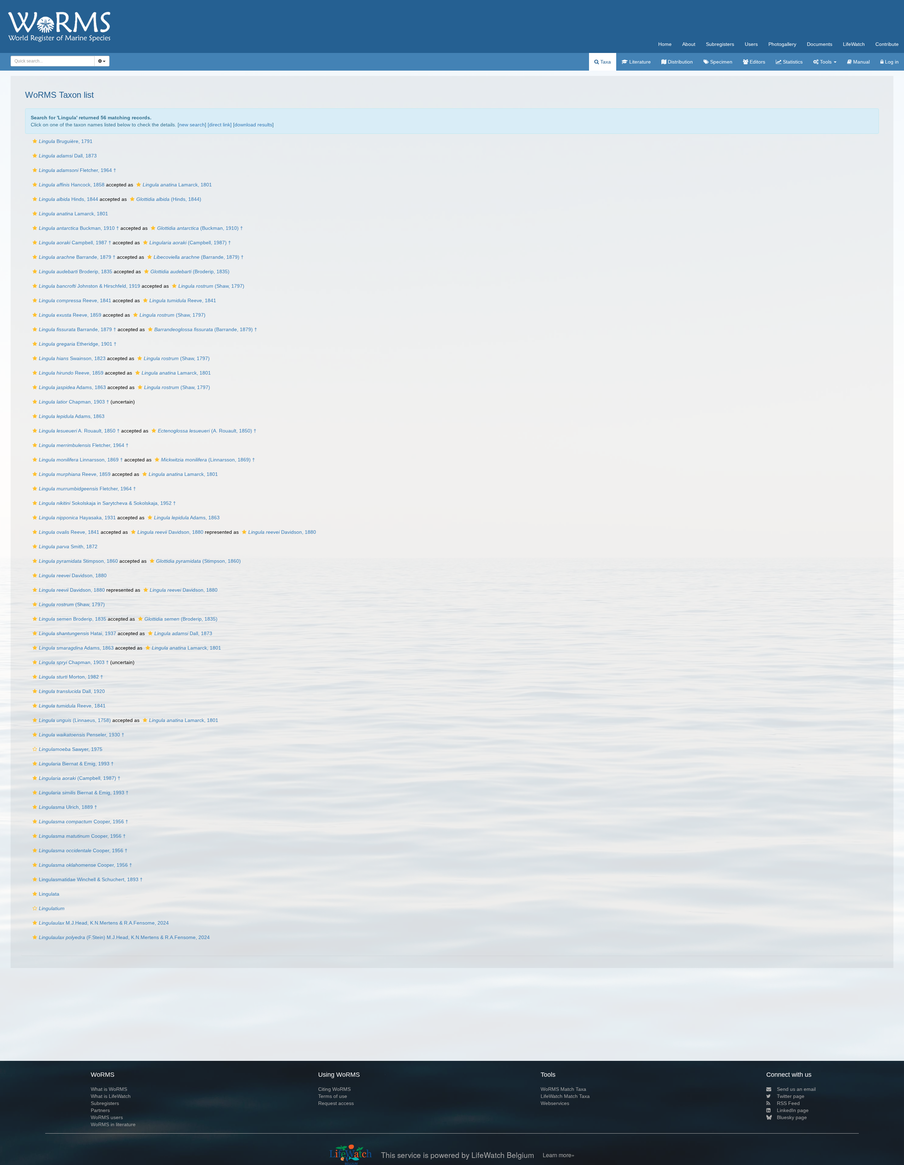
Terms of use (332, 1096)
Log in (891, 62)
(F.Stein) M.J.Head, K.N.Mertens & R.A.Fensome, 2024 (124, 937)
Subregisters (720, 44)
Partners (100, 1110)
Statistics (792, 62)
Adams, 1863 (72, 387)
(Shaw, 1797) (211, 286)
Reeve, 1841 (75, 300)
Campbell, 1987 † (75, 242)
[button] (35, 141)
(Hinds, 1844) (168, 199)
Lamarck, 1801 (177, 184)
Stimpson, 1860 (78, 561)
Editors (756, 62)
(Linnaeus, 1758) (75, 720)
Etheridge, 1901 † (78, 344)
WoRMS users (107, 1117)
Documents (819, 44)
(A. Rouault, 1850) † (207, 431)
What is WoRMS (109, 1089)
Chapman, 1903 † (74, 402)
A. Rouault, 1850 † (79, 431)
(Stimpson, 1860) (198, 561)
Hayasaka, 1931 (77, 517)
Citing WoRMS (334, 1089)
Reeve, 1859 (70, 315)
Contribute (887, 44)
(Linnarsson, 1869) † (208, 459)
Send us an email (796, 1089)
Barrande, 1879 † (77, 257)
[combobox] (53, 61)
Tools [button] (826, 62)
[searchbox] (50, 61)
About (688, 44)
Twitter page (790, 1096)
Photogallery (782, 44)
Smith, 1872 (68, 546)
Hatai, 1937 (77, 633)
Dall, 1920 (72, 691)
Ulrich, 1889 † (68, 807)
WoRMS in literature (113, 1124)
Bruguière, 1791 (66, 141)
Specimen (720, 62)
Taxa (605, 62)
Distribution (679, 62)
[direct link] (220, 124)
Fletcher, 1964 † (77, 170)
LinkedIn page (793, 1110)
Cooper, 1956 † (83, 821)
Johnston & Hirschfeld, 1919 (89, 286)
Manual (861, 62)
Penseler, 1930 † (81, 734)
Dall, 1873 (68, 156)
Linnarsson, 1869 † (81, 459)
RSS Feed (788, 1103)
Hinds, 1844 (68, 199)
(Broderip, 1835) (190, 271)
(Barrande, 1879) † (199, 257)
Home (665, 44)
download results (253, 124)
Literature (639, 62)
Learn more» (559, 1155)
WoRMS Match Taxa (563, 1089)
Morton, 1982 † (71, 677)
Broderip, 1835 (75, 271)
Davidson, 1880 (170, 532)
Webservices (555, 1103)
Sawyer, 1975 (70, 749)
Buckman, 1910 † (79, 228)
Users (751, 44)
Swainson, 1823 (72, 358)
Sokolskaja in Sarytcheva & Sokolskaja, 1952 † (107, 503)
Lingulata (49, 894)
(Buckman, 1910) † (200, 228)
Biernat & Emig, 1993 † (76, 763)
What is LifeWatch (111, 1096)
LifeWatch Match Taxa (565, 1096)
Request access (336, 1103)
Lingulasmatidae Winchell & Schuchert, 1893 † (91, 879)
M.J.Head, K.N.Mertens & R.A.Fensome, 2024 (104, 923)
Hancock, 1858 (72, 184)
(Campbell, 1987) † (190, 242)
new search (192, 124)
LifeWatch (854, 44)
